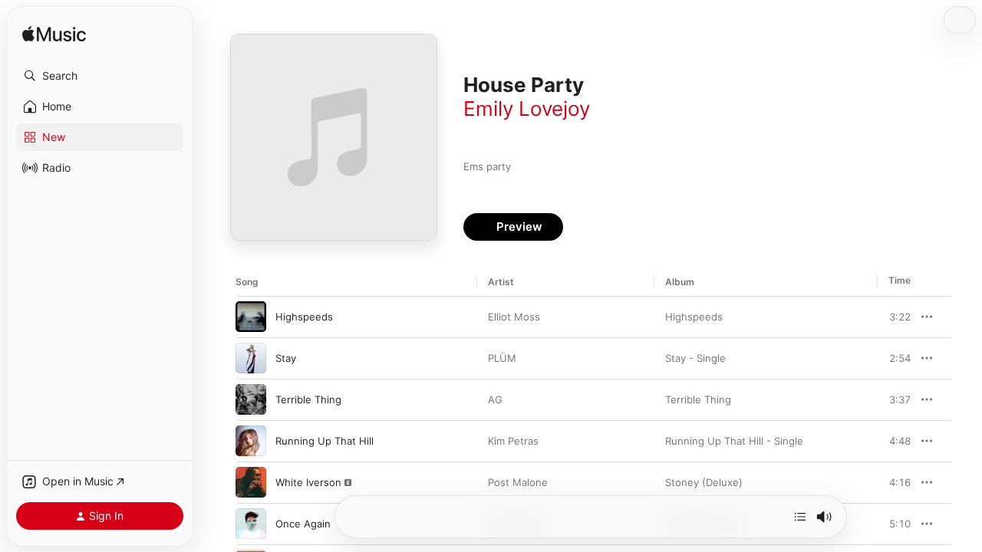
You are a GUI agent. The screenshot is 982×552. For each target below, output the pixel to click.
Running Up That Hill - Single (734, 441)
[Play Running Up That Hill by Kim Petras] (251, 441)
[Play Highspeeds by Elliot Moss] (251, 316)
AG (495, 399)
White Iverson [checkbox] (308, 482)
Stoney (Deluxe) (704, 482)
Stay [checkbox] (285, 358)
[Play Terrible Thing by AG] (251, 399)
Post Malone (518, 482)
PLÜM (502, 358)
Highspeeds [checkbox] (304, 316)
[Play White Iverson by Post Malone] (251, 482)
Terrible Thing (698, 399)
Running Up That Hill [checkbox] (324, 441)
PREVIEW (894, 316)
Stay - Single (695, 358)
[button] (100, 76)
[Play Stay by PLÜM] (251, 358)
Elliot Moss (514, 316)
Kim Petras (513, 441)
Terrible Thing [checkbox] (308, 399)
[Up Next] (800, 516)
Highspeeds (694, 316)
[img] (54, 35)
